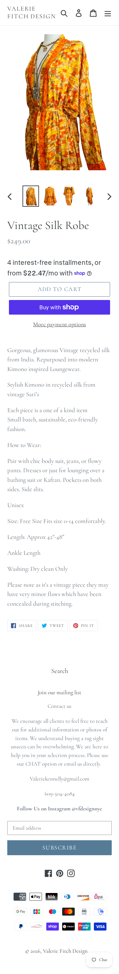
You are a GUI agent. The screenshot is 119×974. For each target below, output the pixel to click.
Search (59, 671)
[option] (30, 196)
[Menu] (107, 12)
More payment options (59, 324)
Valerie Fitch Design (31, 12)
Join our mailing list (59, 692)
